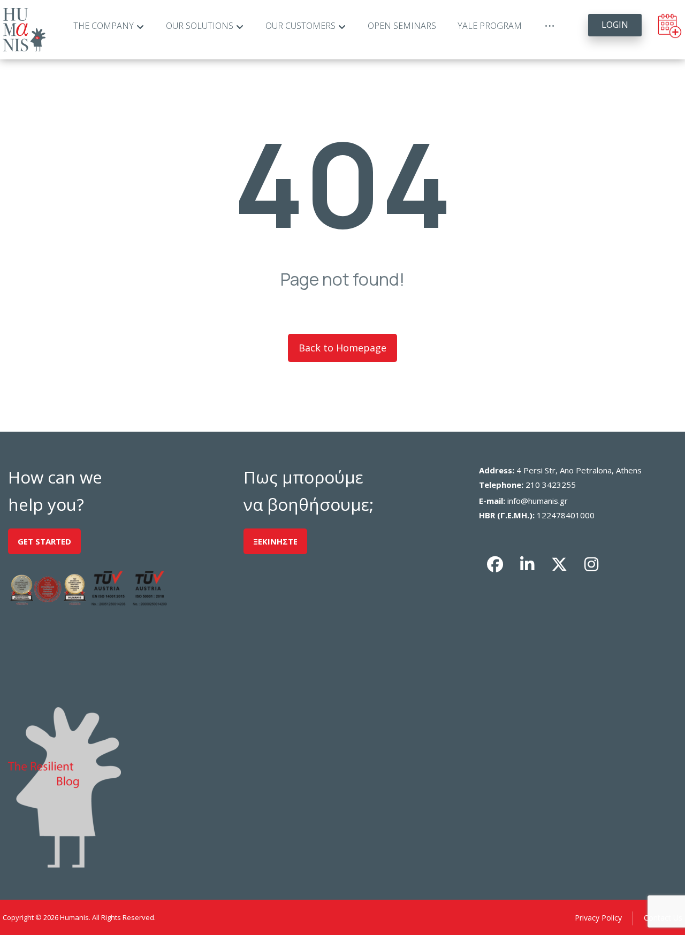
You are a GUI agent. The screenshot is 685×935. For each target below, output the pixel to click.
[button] (495, 564)
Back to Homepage (342, 347)
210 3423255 (551, 484)
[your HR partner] (24, 29)
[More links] (549, 26)
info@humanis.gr (537, 500)
